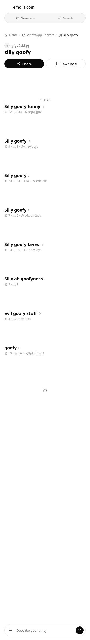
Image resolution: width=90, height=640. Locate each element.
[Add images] (10, 630)
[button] (25, 18)
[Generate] (80, 630)
